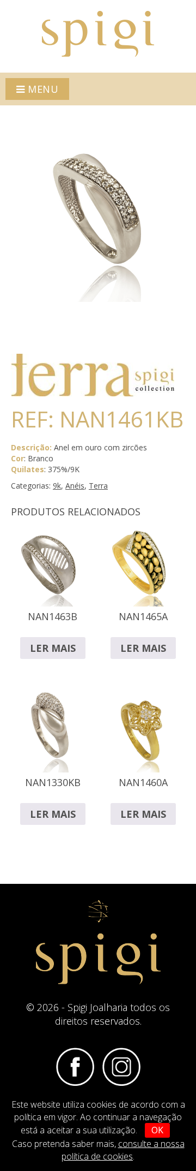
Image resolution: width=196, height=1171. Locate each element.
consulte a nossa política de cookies (123, 1150)
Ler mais (53, 648)
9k (57, 485)
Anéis (74, 485)
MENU (42, 89)
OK (157, 1130)
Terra (98, 485)
